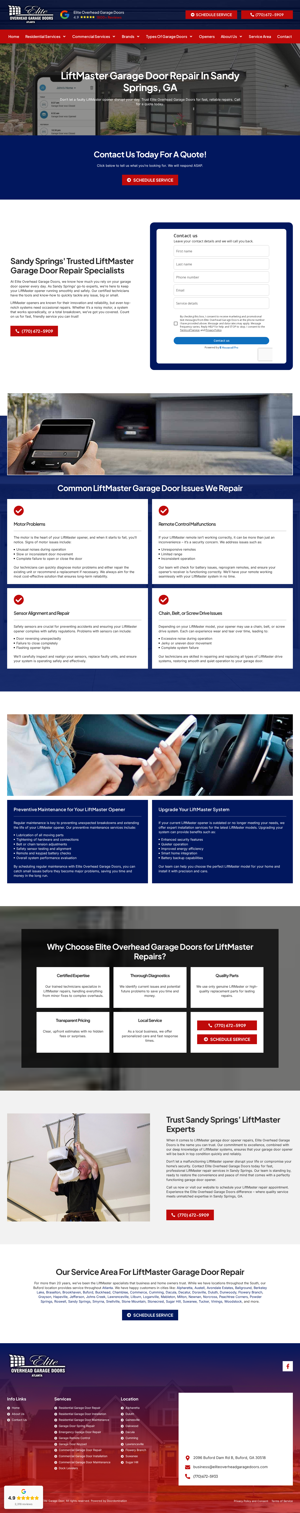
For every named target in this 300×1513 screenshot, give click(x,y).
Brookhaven (71, 1292)
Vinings (216, 1301)
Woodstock (233, 1301)
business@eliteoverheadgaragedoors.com (230, 1467)
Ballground (243, 1288)
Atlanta (107, 1288)
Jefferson (77, 1297)
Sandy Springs (79, 1301)
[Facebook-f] (288, 1366)
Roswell (60, 1301)
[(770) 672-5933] (187, 1476)
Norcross (210, 1297)
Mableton (168, 1297)
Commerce (138, 1292)
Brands (128, 36)
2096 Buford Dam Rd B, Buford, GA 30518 (229, 1458)
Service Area (260, 36)
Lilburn (136, 1297)
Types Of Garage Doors (166, 36)
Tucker (204, 1301)
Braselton (53, 1292)
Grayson (44, 1297)
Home (13, 36)
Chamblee (120, 1292)
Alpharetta (184, 1288)
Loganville (151, 1297)
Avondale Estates (220, 1288)
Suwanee (190, 1301)
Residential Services (42, 36)
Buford (88, 1292)
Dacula (171, 1292)
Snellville (113, 1301)
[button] (150, 180)
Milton (182, 1297)
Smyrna (98, 1301)
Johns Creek (96, 1297)
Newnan (195, 1297)
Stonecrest (156, 1301)
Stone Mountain (134, 1301)
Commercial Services (91, 36)
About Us (229, 36)
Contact (284, 36)
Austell (199, 1288)
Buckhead (102, 1292)
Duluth (213, 1292)
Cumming (156, 1292)
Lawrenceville (118, 1297)
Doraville (199, 1292)
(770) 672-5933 (205, 1476)
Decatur (184, 1292)
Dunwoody (228, 1292)
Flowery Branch (250, 1292)
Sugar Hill (173, 1301)
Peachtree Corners (233, 1297)
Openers (207, 36)
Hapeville (60, 1297)
